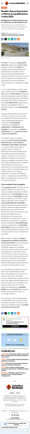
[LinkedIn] (12, 39)
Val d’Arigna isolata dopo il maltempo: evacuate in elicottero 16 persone (14, 364)
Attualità (21, 35)
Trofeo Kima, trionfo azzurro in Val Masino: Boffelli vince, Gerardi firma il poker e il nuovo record (15, 355)
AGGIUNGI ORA (15, 326)
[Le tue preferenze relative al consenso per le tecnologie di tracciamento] (27, 431)
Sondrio (3, 35)
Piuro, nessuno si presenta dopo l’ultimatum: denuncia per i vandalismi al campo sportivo (15, 369)
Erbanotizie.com (19, 419)
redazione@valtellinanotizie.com (18, 405)
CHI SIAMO (11, 393)
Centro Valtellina (12, 35)
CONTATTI (18, 393)
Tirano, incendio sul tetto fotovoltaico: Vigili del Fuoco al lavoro (15, 360)
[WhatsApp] (9, 39)
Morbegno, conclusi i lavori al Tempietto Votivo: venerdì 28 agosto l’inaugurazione (13, 374)
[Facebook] (2, 39)
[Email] (18, 39)
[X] (5, 39)
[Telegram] (15, 39)
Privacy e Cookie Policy (21, 410)
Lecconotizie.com (11, 419)
